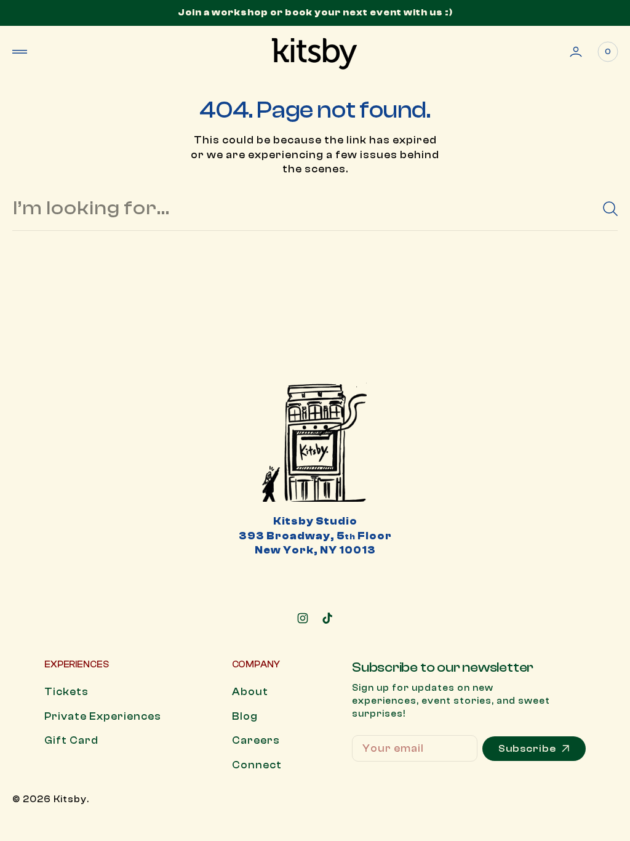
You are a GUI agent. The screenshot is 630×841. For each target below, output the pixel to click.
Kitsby (70, 799)
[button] (19, 51)
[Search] (605, 208)
